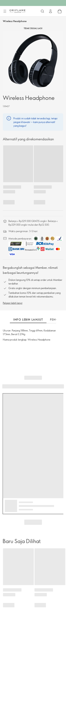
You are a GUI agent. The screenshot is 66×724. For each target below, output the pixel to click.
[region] (33, 61)
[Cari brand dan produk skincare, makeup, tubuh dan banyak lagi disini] (42, 11)
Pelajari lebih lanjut (12, 303)
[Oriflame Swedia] (17, 11)
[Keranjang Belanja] (59, 11)
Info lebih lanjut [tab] (28, 319)
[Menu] (5, 11)
